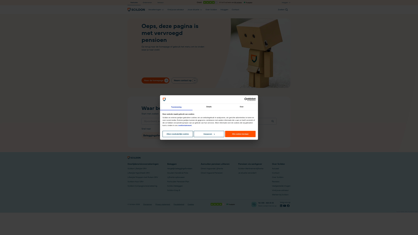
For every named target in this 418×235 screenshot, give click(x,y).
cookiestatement (185, 125)
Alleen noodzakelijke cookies (178, 134)
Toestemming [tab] (176, 107)
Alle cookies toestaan (240, 134)
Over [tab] (242, 106)
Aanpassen (207, 134)
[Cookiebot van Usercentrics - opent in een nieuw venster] (246, 99)
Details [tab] (209, 106)
